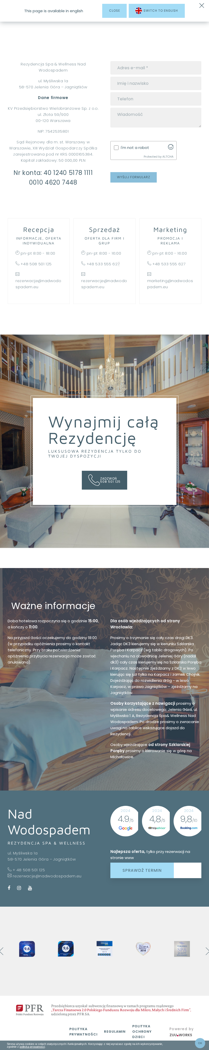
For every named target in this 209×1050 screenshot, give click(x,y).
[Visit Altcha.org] (171, 148)
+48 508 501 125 (36, 264)
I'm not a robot (135, 147)
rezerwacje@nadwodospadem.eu (47, 876)
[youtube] (28, 888)
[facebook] (11, 888)
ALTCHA (168, 157)
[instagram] (19, 888)
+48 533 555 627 (169, 264)
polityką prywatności (32, 1046)
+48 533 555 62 (102, 264)
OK (200, 1043)
